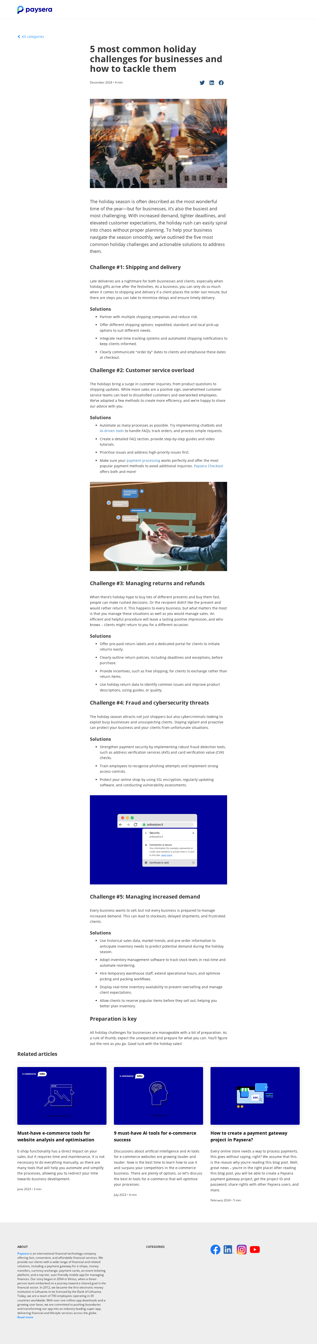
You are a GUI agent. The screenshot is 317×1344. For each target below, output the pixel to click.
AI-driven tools (112, 430)
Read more (25, 1317)
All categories (32, 36)
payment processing (143, 460)
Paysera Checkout (208, 466)
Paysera (23, 1253)
